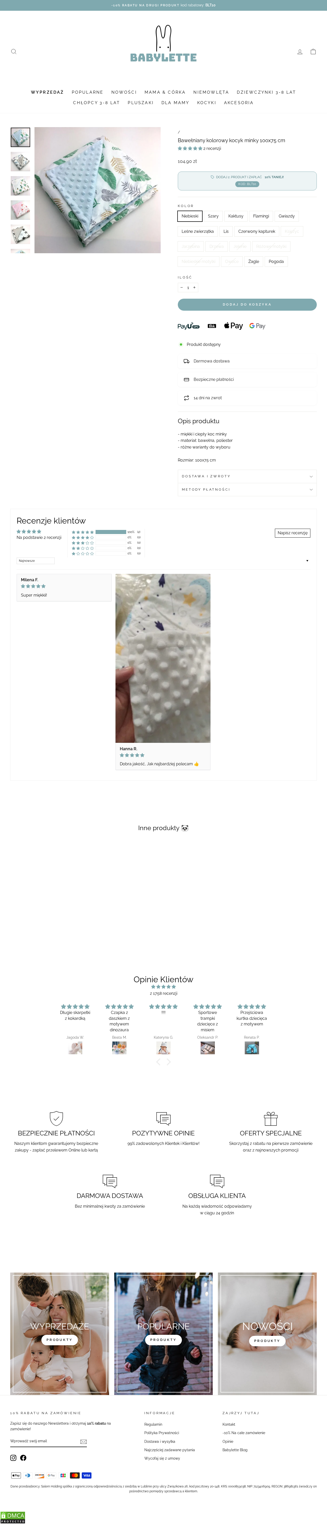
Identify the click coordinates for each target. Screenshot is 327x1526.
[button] (190, 148)
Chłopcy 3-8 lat (96, 102)
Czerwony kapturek (256, 231)
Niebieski (190, 216)
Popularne (88, 92)
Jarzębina (191, 246)
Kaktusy (235, 216)
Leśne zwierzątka (198, 231)
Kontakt (229, 1424)
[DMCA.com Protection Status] (13, 1522)
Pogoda (276, 261)
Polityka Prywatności (161, 1433)
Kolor (186, 206)
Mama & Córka (165, 92)
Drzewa (216, 246)
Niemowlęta (211, 92)
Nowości (124, 92)
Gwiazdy (287, 216)
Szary (213, 216)
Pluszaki (141, 102)
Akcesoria (239, 102)
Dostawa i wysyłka (159, 1441)
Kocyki (206, 102)
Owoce (232, 261)
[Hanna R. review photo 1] (163, 658)
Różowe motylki (271, 246)
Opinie (228, 1441)
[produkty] (59, 1334)
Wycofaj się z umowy (162, 1458)
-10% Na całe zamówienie (244, 1433)
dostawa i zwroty (206, 476)
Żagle (253, 261)
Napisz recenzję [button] (293, 532)
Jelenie (240, 246)
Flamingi (261, 216)
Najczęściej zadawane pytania (169, 1450)
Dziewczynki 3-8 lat (266, 92)
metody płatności (206, 489)
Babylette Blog (235, 1450)
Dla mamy (175, 102)
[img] (64, 586)
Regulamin (153, 1424)
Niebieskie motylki (198, 261)
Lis (226, 231)
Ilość (185, 277)
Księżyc (292, 231)
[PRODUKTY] (267, 1334)
